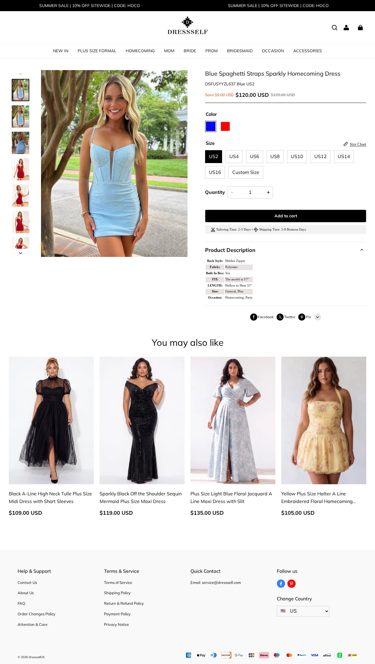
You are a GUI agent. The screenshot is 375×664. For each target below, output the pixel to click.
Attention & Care (32, 624)
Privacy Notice (116, 624)
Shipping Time (269, 229)
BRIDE (190, 50)
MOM (169, 50)
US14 (344, 156)
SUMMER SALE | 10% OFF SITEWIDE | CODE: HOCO (89, 5)
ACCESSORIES (307, 50)
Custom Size (245, 172)
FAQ (21, 603)
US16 (215, 172)
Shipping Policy (117, 592)
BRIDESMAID (240, 50)
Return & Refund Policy (124, 603)
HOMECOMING (140, 50)
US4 (234, 156)
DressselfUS (37, 657)
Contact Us (27, 582)
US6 (254, 156)
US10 (297, 156)
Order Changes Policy (36, 614)
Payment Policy (117, 614)
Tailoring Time (226, 229)
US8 (275, 156)
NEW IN (60, 50)
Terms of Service (118, 582)
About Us (26, 592)
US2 (213, 156)
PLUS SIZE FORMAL (97, 50)
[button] (334, 27)
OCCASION (273, 50)
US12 (320, 156)
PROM (211, 50)
